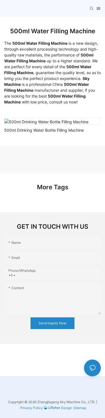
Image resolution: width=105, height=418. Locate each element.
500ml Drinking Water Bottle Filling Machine (44, 130)
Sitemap (79, 408)
